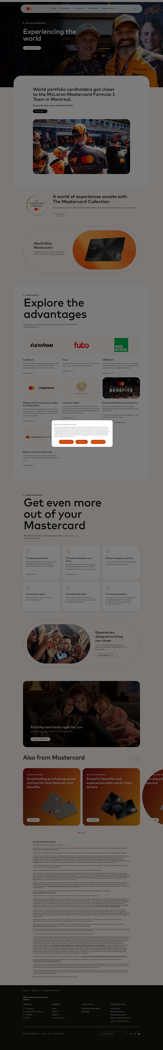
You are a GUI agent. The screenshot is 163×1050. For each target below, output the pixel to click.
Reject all (82, 441)
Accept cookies (66, 441)
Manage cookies (98, 441)
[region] (82, 433)
